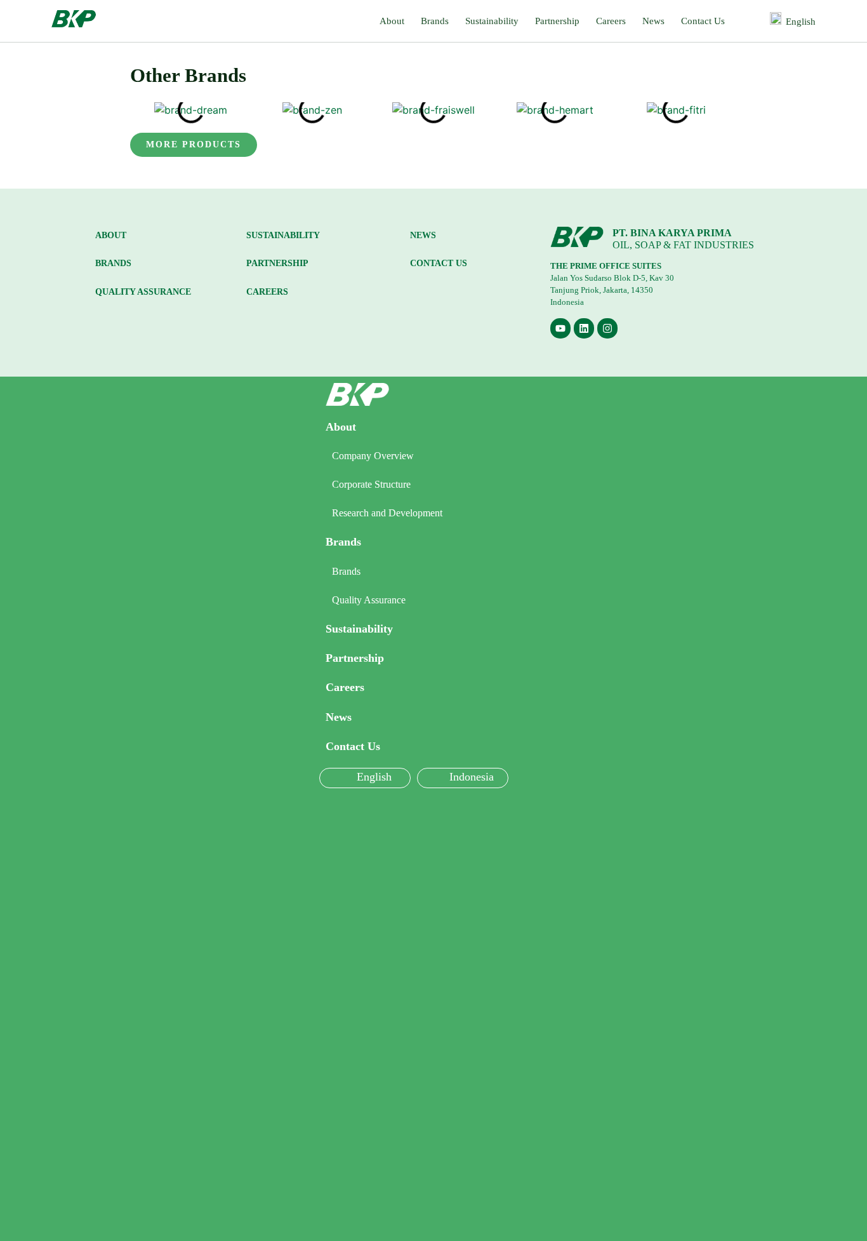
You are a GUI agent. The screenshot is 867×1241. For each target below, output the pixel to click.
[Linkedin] (584, 328)
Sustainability (492, 21)
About (392, 21)
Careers (611, 21)
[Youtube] (560, 328)
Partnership (557, 21)
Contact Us (703, 21)
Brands (435, 21)
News (653, 21)
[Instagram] (607, 328)
